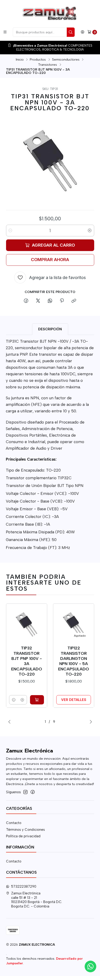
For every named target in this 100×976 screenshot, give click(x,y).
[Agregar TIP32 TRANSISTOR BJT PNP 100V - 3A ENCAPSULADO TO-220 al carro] (37, 699)
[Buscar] (71, 32)
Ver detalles (73, 700)
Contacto (13, 823)
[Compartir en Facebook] (26, 301)
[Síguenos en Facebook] (32, 792)
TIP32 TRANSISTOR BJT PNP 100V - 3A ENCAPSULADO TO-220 (26, 660)
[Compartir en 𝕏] (38, 301)
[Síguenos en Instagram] (25, 792)
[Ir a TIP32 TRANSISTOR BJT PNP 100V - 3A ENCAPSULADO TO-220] (26, 624)
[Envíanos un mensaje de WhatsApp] (90, 966)
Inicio (20, 59)
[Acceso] (82, 32)
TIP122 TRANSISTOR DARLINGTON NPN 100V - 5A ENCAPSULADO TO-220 (73, 660)
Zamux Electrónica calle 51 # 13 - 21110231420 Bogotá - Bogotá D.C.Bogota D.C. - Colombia (36, 899)
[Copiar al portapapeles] (74, 301)
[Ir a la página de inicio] (50, 13)
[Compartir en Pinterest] (62, 301)
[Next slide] (90, 721)
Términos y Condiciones (25, 830)
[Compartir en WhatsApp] (50, 301)
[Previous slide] (9, 721)
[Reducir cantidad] (10, 230)
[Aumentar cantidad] (90, 230)
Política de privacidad (23, 836)
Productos (38, 59)
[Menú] (5, 32)
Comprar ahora (50, 259)
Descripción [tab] (50, 329)
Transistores (47, 64)
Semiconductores (66, 59)
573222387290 (23, 886)
